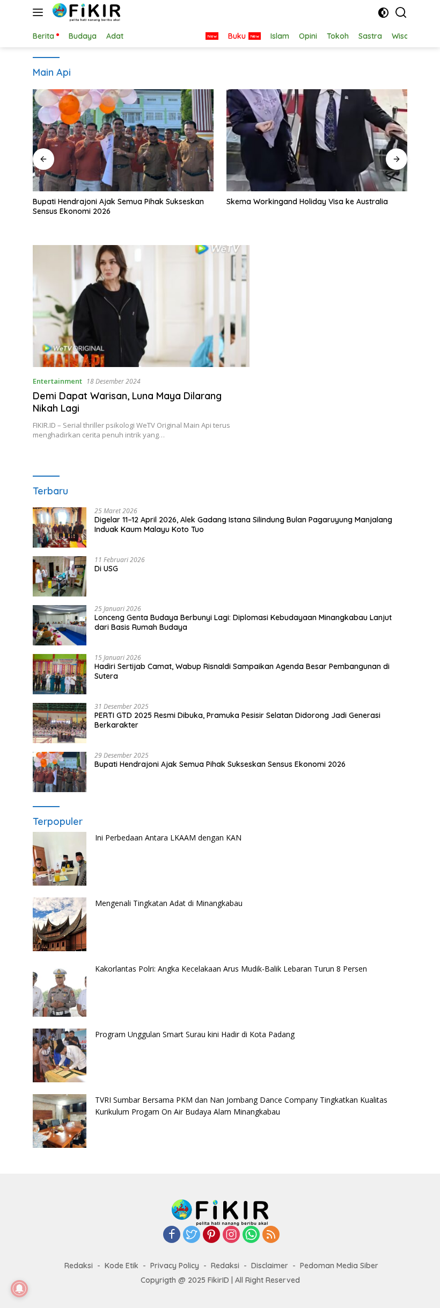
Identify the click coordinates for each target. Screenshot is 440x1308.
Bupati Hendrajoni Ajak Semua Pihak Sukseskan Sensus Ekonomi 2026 (118, 206)
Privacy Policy (174, 1265)
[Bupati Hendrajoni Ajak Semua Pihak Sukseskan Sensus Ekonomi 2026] (123, 140)
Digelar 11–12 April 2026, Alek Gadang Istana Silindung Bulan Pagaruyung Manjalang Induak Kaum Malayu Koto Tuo (243, 524)
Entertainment (57, 381)
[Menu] (40, 12)
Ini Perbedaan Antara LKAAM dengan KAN (168, 837)
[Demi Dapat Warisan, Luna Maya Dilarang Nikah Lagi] (141, 306)
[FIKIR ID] (85, 12)
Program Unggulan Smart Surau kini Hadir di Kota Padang (195, 1034)
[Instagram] (231, 1235)
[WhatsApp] (251, 1235)
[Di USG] (59, 576)
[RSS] (271, 1235)
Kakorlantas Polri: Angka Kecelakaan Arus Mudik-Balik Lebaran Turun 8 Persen (231, 969)
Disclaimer (269, 1265)
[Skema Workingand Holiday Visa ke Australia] (316, 140)
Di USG (106, 568)
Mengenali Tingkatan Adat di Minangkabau (169, 903)
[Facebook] (171, 1235)
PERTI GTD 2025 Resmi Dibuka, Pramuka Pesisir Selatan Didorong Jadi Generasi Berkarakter (237, 720)
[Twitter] (191, 1235)
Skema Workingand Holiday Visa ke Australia (307, 201)
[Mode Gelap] (383, 12)
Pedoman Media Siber (339, 1265)
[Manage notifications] (19, 1288)
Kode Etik (121, 1265)
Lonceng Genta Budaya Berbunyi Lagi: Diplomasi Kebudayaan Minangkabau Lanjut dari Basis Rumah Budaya (243, 622)
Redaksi (78, 1265)
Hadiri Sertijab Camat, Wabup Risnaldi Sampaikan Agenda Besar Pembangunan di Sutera (242, 671)
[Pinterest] (211, 1235)
